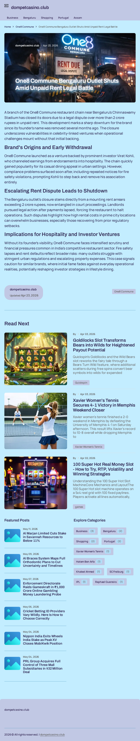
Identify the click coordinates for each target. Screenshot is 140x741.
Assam (78, 17)
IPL (81, 582)
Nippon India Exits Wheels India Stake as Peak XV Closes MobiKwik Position (43, 640)
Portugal (63, 17)
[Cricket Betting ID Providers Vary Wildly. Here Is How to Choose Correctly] (12, 613)
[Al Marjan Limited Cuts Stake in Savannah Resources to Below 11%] (12, 535)
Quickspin (81, 382)
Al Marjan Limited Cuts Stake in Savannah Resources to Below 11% (44, 537)
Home (7, 26)
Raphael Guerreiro (109, 582)
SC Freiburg (119, 571)
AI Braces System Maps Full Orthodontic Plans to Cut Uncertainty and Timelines (44, 562)
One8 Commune (25, 26)
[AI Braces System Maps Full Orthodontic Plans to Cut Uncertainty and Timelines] (12, 561)
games (79, 506)
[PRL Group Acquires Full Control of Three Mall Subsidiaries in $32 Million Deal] (12, 663)
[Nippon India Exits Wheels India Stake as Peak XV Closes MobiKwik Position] (12, 638)
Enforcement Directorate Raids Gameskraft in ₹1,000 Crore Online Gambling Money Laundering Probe (43, 589)
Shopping (47, 17)
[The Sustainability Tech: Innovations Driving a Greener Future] (35, 359)
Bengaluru (29, 17)
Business (12, 17)
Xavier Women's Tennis (88, 446)
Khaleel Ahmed (88, 571)
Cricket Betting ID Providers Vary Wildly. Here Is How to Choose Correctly (44, 614)
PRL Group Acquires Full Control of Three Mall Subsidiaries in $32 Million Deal (43, 667)
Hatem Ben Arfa (88, 561)
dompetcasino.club (52, 734)
